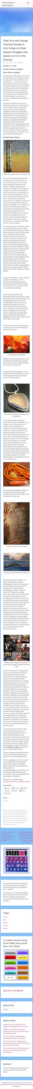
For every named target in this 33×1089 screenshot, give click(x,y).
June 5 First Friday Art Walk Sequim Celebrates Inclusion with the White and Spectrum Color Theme (16, 1043)
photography (22, 814)
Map (4, 920)
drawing (15, 820)
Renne (22, 62)
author (13, 810)
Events (5, 923)
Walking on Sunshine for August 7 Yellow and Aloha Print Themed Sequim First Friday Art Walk (16, 1031)
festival (21, 820)
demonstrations (8, 820)
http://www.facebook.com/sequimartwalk (16, 781)
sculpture (16, 816)
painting (15, 814)
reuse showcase (7, 816)
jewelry (5, 814)
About (5, 917)
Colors (5, 928)
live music (11, 822)
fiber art (15, 812)
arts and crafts (15, 818)
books (25, 810)
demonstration (7, 812)
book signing (19, 810)
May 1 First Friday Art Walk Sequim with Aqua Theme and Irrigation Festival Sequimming (16, 1050)
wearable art (23, 816)
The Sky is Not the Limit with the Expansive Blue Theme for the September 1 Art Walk (8, 836)
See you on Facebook (13, 990)
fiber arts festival (23, 812)
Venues (5, 925)
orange (10, 814)
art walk (7, 810)
